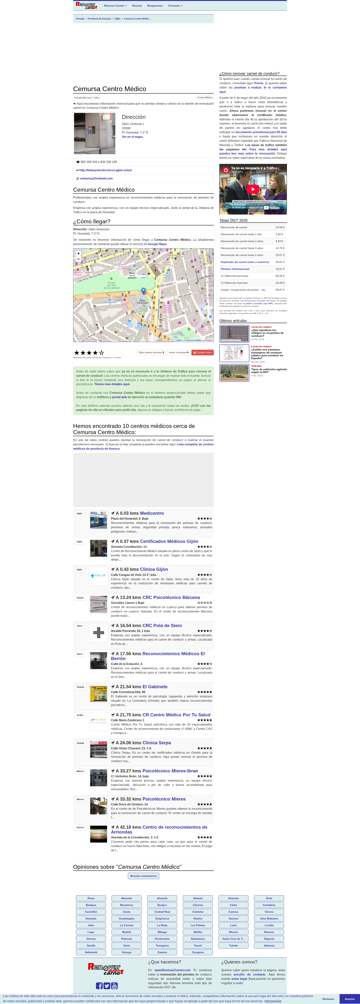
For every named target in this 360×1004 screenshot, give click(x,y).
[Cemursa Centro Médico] (94, 133)
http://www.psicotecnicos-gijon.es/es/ (105, 170)
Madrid (126, 931)
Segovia (269, 938)
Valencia (269, 945)
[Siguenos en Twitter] (107, 987)
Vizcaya (126, 952)
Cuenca (233, 911)
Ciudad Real (162, 911)
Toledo (233, 945)
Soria (126, 945)
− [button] (78, 259)
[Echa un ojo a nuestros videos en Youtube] (114, 987)
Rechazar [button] (328, 998)
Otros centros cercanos (151, 352)
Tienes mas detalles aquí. (112, 384)
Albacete (126, 898)
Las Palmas (197, 925)
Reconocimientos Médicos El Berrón (158, 656)
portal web (119, 397)
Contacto (174, 5)
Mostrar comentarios (143, 875)
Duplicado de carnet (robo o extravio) (245, 261)
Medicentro (152, 513)
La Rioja (162, 925)
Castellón (91, 911)
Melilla (198, 931)
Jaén (91, 925)
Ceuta (126, 911)
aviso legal (239, 978)
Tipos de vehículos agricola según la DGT (269, 371)
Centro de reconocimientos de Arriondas (159, 829)
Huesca (233, 918)
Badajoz (91, 904)
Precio (258, 83)
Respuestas (155, 5)
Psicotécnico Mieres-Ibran (170, 770)
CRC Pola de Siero (162, 625)
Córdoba (197, 911)
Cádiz (233, 904)
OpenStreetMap (193, 340)
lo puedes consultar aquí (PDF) (258, 303)
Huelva (198, 918)
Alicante (162, 898)
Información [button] (273, 1001)
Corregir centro (204, 352)
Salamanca (198, 938)
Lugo (91, 931)
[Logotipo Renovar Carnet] (106, 969)
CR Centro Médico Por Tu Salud (176, 714)
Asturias (233, 898)
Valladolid (91, 952)
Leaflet (178, 340)
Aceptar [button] (350, 998)
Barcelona (126, 904)
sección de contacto (249, 974)
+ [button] (78, 253)
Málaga (162, 931)
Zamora (162, 952)
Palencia (126, 938)
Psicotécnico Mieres (164, 798)
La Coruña (126, 925)
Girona (269, 911)
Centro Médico (205, 97)
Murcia (233, 931)
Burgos (162, 904)
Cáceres (198, 904)
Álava (90, 898)
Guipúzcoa (162, 918)
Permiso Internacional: (235, 268)
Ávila (269, 898)
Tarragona (162, 945)
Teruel (198, 945)
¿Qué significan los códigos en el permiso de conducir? (267, 333)
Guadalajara (126, 918)
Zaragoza (198, 952)
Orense (91, 938)
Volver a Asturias (177, 352)
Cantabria (269, 904)
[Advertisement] (143, 54)
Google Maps (157, 244)
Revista (137, 5)
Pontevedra (162, 938)
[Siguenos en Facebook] (99, 987)
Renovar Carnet (114, 5)
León (233, 925)
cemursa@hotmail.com (96, 178)
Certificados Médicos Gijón (169, 541)
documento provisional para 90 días (261, 132)
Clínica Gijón (154, 569)
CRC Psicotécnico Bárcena (171, 597)
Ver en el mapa (132, 136)
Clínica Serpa (156, 742)
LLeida (269, 925)
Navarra (269, 931)
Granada (91, 918)
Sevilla (91, 945)
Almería (198, 898)
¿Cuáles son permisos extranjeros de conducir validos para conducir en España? (267, 354)
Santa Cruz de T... (233, 938)
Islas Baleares (269, 918)
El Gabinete (154, 686)
